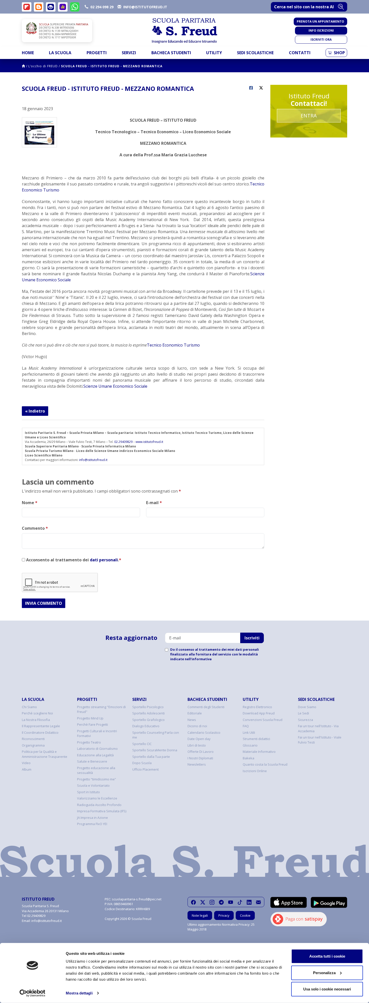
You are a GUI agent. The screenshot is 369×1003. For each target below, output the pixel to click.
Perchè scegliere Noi (37, 713)
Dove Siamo (307, 707)
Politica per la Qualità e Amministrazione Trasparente (44, 754)
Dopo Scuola (142, 763)
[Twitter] (202, 902)
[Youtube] (230, 902)
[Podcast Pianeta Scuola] (63, 7)
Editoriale (195, 713)
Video (26, 763)
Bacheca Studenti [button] (171, 52)
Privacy (223, 915)
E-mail (154, 502)
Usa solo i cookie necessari (327, 989)
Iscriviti (252, 638)
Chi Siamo (29, 707)
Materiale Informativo (259, 751)
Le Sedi (303, 713)
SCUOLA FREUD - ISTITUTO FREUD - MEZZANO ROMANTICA (111, 66)
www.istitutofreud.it (149, 442)
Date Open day (199, 739)
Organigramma (33, 745)
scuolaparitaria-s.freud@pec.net (136, 899)
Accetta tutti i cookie (327, 956)
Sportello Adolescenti (148, 713)
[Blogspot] (38, 7)
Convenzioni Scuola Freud (262, 719)
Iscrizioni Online (255, 771)
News (192, 719)
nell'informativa (198, 659)
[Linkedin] (249, 902)
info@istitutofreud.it (93, 460)
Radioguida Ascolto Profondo (99, 805)
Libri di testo (197, 745)
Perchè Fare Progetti (92, 724)
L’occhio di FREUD (43, 66)
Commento (35, 528)
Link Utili (249, 732)
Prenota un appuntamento (320, 21)
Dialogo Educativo (145, 726)
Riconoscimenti (33, 739)
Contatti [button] (300, 52)
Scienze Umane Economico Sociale (115, 386)
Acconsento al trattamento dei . (73, 560)
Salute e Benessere (92, 761)
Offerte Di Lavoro (201, 751)
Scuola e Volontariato (93, 785)
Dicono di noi (197, 726)
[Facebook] (193, 902)
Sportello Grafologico (148, 719)
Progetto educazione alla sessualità (96, 770)
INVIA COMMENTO (43, 603)
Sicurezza (305, 719)
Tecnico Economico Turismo (173, 345)
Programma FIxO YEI (92, 824)
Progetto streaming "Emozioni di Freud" (101, 709)
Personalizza (324, 972)
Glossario (250, 745)
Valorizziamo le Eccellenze (97, 798)
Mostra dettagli (79, 993)
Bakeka (248, 758)
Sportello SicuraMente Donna (154, 750)
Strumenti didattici (256, 739)
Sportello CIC (142, 744)
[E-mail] (258, 902)
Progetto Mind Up (90, 718)
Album (26, 769)
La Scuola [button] (60, 52)
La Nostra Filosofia (36, 719)
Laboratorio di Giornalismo (97, 748)
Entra (309, 115)
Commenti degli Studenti (206, 707)
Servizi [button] (129, 52)
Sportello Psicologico (148, 707)
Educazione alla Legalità (95, 755)
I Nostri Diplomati (200, 758)
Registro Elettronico (257, 707)
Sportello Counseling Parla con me (155, 735)
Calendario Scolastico (204, 732)
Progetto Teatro (89, 742)
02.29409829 (123, 442)
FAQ (246, 726)
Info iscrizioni (321, 30)
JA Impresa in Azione (92, 817)
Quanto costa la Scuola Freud (265, 764)
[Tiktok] (239, 902)
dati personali (104, 560)
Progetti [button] (97, 52)
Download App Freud (259, 713)
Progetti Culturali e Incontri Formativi (97, 733)
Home (28, 52)
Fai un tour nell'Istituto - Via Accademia (318, 728)
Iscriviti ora (321, 39)
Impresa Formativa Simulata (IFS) (101, 811)
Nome (29, 502)
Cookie (245, 915)
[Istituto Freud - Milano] (184, 31)
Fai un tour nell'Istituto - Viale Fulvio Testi (319, 740)
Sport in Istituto (88, 792)
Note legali (200, 915)
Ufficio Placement (145, 769)
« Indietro (35, 411)
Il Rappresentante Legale (41, 726)
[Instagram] (212, 902)
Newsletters (197, 764)
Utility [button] (214, 52)
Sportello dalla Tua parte (151, 756)
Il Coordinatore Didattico (40, 732)
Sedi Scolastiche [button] (255, 52)
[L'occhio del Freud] (50, 7)
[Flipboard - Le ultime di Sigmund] (26, 7)
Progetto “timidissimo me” (96, 779)
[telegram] (221, 902)
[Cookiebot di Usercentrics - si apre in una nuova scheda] (32, 993)
